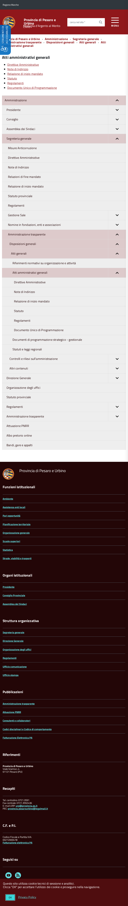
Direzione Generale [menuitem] (18, 378)
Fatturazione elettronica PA (17, 843)
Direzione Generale (13, 641)
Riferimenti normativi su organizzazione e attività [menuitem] (44, 263)
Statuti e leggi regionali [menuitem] (27, 349)
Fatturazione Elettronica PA (17, 738)
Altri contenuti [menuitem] (19, 368)
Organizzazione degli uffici (17, 649)
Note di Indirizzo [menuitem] (18, 167)
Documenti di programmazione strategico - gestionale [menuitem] (47, 339)
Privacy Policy (27, 897)
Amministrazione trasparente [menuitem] (27, 234)
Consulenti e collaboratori (16, 721)
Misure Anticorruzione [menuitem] (22, 148)
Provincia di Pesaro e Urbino (40, 21)
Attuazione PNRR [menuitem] (17, 426)
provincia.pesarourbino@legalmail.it (28, 809)
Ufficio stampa (10, 675)
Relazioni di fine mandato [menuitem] (24, 177)
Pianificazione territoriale (16, 524)
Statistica (8, 550)
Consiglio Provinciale (14, 595)
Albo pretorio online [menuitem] (19, 435)
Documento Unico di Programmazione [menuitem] (39, 330)
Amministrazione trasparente (22, 42)
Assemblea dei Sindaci (15, 604)
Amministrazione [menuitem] (16, 100)
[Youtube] (8, 876)
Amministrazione (56, 39)
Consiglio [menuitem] (12, 119)
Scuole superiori (11, 541)
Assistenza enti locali (14, 507)
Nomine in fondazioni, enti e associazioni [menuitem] (34, 225)
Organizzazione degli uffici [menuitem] (23, 387)
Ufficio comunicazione (15, 667)
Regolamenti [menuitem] (16, 205)
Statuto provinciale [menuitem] (20, 196)
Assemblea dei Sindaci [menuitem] (20, 129)
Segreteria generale (86, 39)
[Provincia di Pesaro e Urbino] (9, 22)
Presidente (8, 587)
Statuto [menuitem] (19, 311)
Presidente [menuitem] (13, 110)
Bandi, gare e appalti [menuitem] (19, 445)
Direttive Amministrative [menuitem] (24, 157)
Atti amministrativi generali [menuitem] (29, 272)
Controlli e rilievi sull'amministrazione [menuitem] (34, 359)
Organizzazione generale (16, 533)
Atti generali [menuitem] (18, 253)
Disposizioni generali (60, 42)
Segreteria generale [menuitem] (18, 138)
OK (10, 897)
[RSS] (18, 876)
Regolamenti (9, 658)
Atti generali (87, 42)
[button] (117, 100)
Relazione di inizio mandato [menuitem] (26, 186)
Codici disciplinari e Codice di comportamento (27, 729)
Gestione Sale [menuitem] (17, 215)
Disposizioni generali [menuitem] (23, 244)
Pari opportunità (11, 516)
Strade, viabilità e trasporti (17, 558)
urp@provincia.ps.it (26, 806)
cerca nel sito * (77, 22)
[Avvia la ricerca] (100, 22)
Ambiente (8, 499)
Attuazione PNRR (12, 712)
